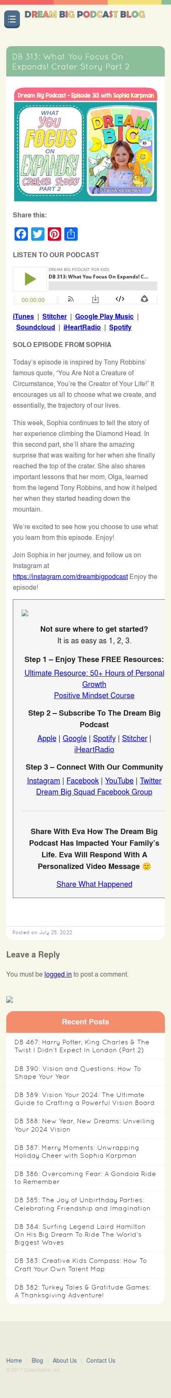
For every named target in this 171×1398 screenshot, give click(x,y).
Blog (37, 1360)
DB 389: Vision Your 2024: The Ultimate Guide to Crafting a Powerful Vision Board (85, 1099)
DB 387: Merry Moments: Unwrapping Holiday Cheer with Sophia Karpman (77, 1151)
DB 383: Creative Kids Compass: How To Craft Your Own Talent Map (81, 1264)
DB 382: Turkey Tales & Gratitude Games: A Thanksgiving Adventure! (83, 1291)
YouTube (119, 780)
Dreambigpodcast (84, 22)
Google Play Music (104, 316)
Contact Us (100, 1360)
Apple (46, 737)
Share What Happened (94, 883)
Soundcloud (35, 327)
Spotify (120, 327)
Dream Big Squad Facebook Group (94, 791)
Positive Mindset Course (94, 694)
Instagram (43, 780)
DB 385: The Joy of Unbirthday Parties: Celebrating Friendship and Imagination (83, 1204)
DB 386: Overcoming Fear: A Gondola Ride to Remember (85, 1178)
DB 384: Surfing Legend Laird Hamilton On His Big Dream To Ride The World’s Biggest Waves (80, 1234)
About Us (65, 1360)
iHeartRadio (82, 327)
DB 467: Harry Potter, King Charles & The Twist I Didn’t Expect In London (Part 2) (82, 1046)
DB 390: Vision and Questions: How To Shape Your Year (78, 1072)
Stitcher (54, 316)
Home (14, 1360)
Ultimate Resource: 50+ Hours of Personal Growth (94, 678)
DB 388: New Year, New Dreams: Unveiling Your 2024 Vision (85, 1125)
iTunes (23, 316)
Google (75, 737)
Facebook (82, 780)
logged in (58, 974)
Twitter (150, 780)
